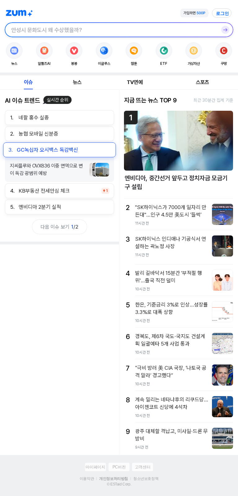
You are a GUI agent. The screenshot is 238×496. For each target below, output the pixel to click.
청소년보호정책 (145, 478)
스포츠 (202, 82)
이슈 (28, 82)
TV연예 (135, 82)
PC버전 (119, 467)
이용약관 (87, 478)
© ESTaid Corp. (119, 484)
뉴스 (77, 82)
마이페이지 (95, 467)
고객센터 (142, 467)
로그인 (222, 13)
